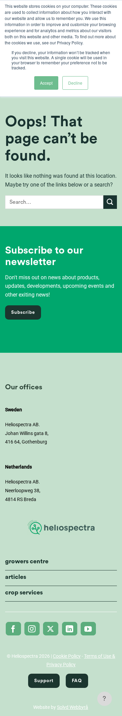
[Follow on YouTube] (88, 628)
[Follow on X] (50, 628)
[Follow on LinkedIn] (69, 628)
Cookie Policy (67, 656)
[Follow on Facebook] (13, 628)
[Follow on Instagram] (32, 628)
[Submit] (110, 202)
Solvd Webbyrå (72, 707)
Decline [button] (75, 83)
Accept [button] (46, 83)
